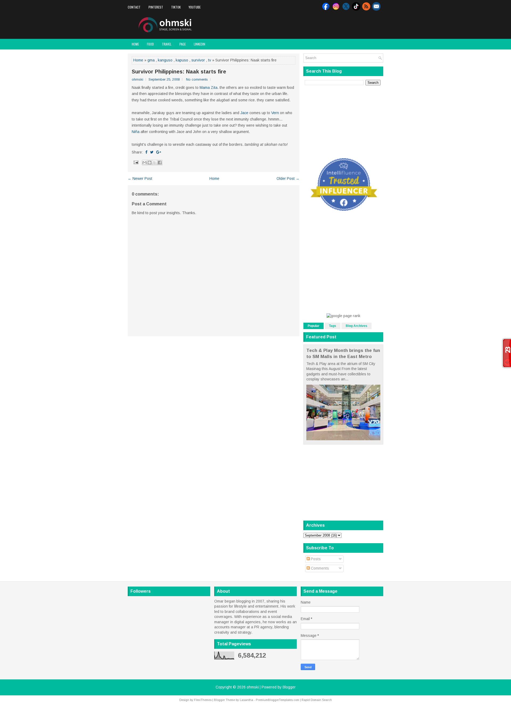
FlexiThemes (203, 699)
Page (182, 44)
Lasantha (246, 699)
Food (150, 44)
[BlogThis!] (149, 162)
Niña (135, 132)
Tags (332, 326)
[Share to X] (154, 162)
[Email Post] (135, 162)
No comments (197, 79)
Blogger (289, 687)
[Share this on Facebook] (146, 152)
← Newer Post (140, 178)
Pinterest (156, 7)
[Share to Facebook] (159, 162)
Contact (134, 7)
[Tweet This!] (152, 152)
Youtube (195, 7)
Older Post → (288, 178)
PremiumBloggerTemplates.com (277, 699)
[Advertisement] (321, 25)
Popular (313, 326)
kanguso (165, 60)
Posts (315, 559)
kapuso (182, 60)
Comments (319, 568)
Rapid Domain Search (317, 699)
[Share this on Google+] (158, 152)
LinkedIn (199, 44)
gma (151, 60)
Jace (244, 113)
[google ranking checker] (343, 316)
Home (135, 44)
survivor (198, 60)
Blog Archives (356, 326)
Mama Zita (208, 87)
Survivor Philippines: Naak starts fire (179, 71)
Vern (275, 113)
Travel (166, 44)
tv (209, 60)
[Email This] (144, 162)
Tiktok (176, 7)
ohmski (253, 687)
